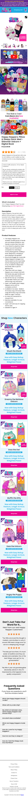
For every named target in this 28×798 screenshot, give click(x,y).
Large (17, 187)
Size (3, 187)
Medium (12, 187)
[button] (26, 10)
